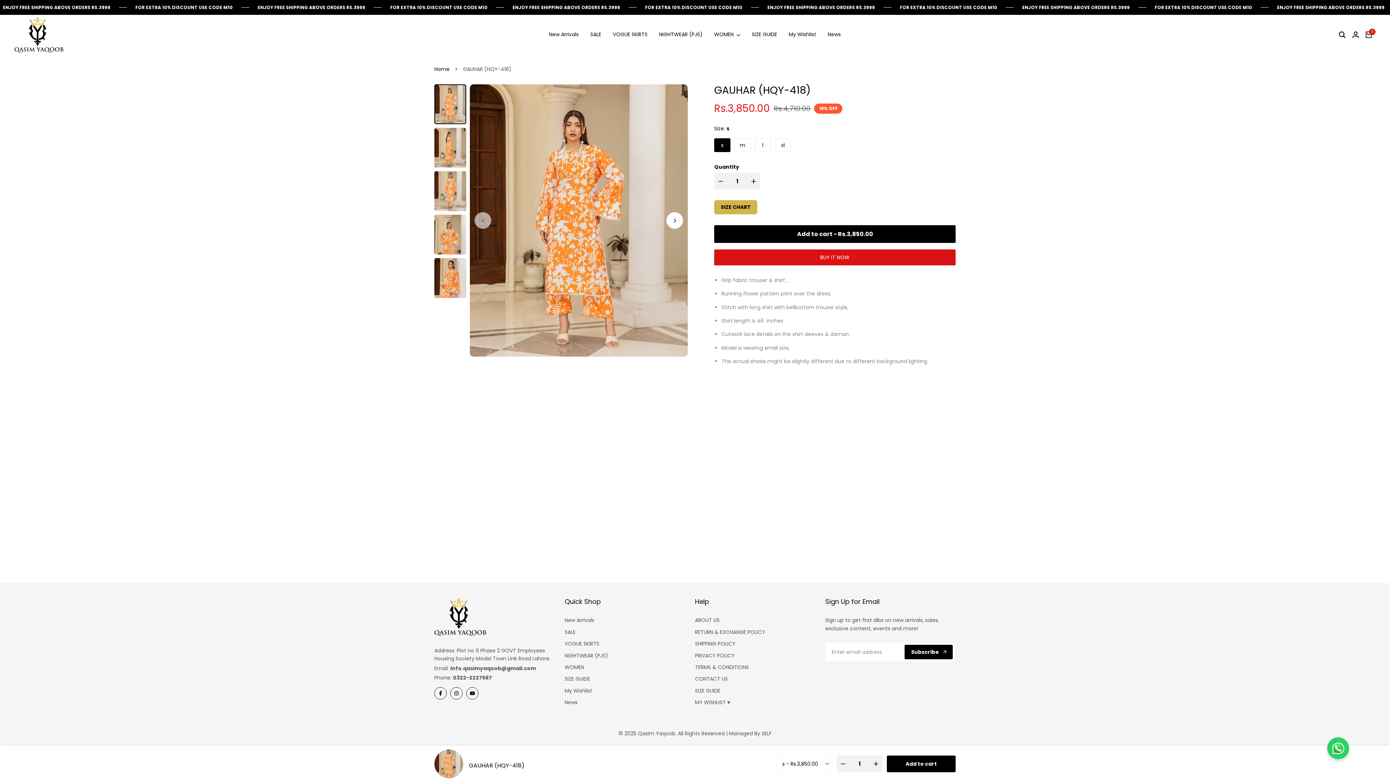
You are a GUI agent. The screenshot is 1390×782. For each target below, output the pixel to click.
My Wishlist (578, 690)
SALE (570, 632)
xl (783, 145)
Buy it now (835, 257)
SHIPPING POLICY (715, 643)
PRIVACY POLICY (715, 655)
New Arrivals (579, 620)
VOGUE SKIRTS (582, 643)
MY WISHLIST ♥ (712, 702)
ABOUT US (707, 620)
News (571, 702)
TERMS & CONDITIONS (722, 667)
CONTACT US (711, 678)
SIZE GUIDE (577, 678)
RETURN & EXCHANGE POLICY (730, 632)
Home (442, 69)
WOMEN (574, 667)
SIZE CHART (736, 207)
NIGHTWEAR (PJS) (586, 655)
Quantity (726, 167)
